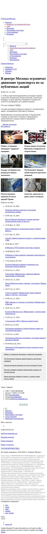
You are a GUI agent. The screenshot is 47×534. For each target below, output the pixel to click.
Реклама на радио (7, 437)
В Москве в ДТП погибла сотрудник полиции (22, 248)
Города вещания (7, 441)
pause (7, 507)
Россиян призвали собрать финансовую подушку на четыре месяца (22, 371)
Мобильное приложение (14, 419)
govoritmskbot (14, 395)
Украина (8, 71)
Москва (8, 73)
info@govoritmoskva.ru (19, 399)
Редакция (10, 34)
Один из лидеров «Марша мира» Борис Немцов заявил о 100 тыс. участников (23, 294)
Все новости (5, 126)
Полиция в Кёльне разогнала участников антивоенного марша (20, 211)
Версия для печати (10, 124)
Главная (4, 63)
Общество (9, 67)
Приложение (14, 60)
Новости (8, 22)
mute (7, 509)
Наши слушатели (7, 445)
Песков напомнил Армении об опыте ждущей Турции (23, 365)
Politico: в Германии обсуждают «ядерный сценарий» (23, 354)
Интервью (10, 28)
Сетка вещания (12, 32)
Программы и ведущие (15, 30)
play (6, 505)
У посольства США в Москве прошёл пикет (21, 321)
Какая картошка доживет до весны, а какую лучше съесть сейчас (22, 378)
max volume (9, 513)
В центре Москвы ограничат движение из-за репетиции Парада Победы (22, 265)
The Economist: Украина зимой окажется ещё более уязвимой (22, 360)
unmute (7, 511)
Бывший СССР (11, 69)
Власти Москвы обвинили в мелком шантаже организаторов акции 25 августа (22, 220)
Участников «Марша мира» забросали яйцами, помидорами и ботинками (22, 275)
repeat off (8, 524)
